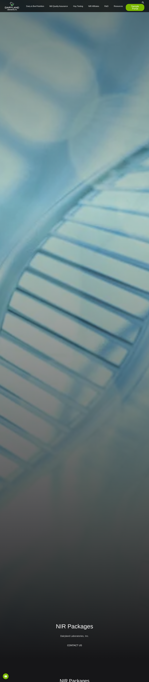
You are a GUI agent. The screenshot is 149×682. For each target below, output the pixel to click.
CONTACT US (74, 645)
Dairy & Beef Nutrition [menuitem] (35, 6)
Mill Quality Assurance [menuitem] (58, 6)
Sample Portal (135, 7)
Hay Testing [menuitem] (78, 6)
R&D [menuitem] (106, 6)
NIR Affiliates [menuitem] (93, 6)
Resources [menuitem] (118, 6)
